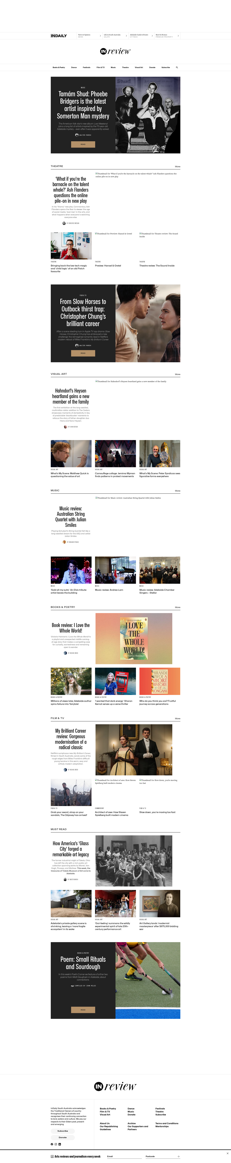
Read (83, 144)
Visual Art (139, 67)
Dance (74, 67)
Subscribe (166, 67)
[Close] (227, 1153)
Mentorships (162, 1126)
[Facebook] (52, 1144)
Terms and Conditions (166, 1123)
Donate (152, 67)
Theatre (125, 67)
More (177, 166)
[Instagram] (56, 1144)
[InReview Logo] (115, 51)
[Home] (64, 36)
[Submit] (178, 1156)
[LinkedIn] (59, 1144)
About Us (105, 1123)
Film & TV (101, 67)
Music (113, 67)
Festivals (86, 67)
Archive (132, 1123)
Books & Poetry (59, 67)
